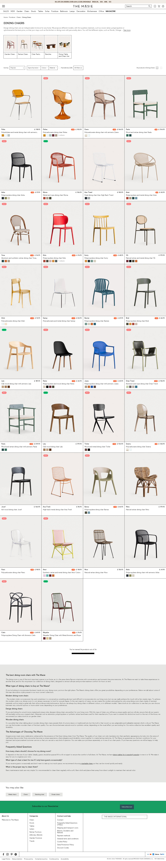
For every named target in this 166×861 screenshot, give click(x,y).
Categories (33, 816)
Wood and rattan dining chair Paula (138, 132)
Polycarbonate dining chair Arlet (13, 321)
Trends (31, 841)
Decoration (81, 11)
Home (6, 17)
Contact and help (64, 816)
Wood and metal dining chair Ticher (97, 447)
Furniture (54, 11)
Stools (33, 11)
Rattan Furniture (35, 832)
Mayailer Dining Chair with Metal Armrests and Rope (62, 635)
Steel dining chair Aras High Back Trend (98, 195)
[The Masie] (83, 6)
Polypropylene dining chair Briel (137, 321)
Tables (40, 11)
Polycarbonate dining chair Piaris (13, 573)
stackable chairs (87, 764)
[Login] (163, 6)
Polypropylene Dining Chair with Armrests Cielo (18, 635)
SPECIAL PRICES (35, 835)
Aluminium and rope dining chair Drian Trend (142, 384)
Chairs (26, 11)
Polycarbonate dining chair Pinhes (55, 132)
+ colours (61, 135)
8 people (135, 755)
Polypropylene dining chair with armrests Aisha (142, 573)
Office (101, 11)
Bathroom (64, 11)
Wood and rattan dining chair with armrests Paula (19, 447)
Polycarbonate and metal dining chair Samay (59, 321)
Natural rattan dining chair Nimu (137, 510)
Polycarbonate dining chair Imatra (138, 447)
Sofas (47, 11)
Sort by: (6, 68)
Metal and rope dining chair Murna (55, 195)
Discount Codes (63, 848)
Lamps (72, 11)
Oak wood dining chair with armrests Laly (16, 384)
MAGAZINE (111, 11)
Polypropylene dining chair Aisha (13, 195)
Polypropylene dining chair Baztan (96, 321)
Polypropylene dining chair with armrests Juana (101, 384)
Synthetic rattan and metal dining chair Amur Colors (61, 573)
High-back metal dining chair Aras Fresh (57, 510)
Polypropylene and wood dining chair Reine (58, 384)
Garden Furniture (35, 838)
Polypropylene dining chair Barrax (96, 510)
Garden (19, 11)
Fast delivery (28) (66, 68)
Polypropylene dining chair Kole (54, 258)
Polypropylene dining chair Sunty (96, 258)
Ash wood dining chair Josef (11, 510)
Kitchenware (92, 11)
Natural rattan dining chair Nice (95, 573)
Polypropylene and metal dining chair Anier (141, 195)
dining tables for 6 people (122, 755)
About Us (5, 816)
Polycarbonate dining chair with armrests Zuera (101, 132)
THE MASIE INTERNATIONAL (115, 817)
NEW (13, 11)
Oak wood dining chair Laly (53, 447)
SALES (6, 11)
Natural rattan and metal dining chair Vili (140, 258)
